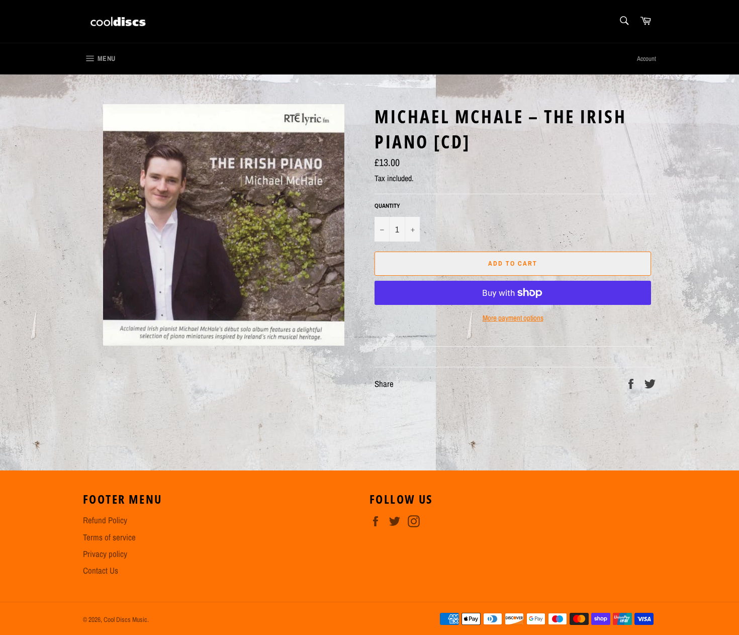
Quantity (387, 206)
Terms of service (109, 537)
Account (646, 58)
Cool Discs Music (125, 619)
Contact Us (100, 570)
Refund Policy (105, 520)
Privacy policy (105, 554)
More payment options (513, 318)
